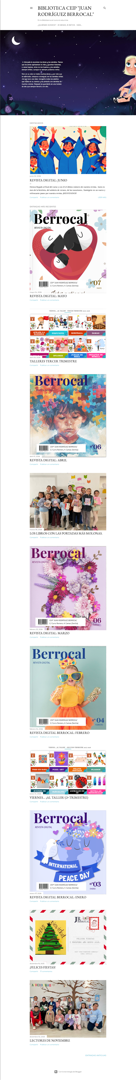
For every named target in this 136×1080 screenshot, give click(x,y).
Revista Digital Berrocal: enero (58, 897)
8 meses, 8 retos (66, 25)
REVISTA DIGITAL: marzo (49, 633)
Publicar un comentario (49, 197)
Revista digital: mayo (48, 296)
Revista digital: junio (48, 180)
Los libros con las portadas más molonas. (66, 533)
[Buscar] (104, 7)
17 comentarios (46, 971)
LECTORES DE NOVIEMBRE (50, 1040)
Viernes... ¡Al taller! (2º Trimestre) (59, 797)
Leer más (102, 197)
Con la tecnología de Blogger (70, 1072)
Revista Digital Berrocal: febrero (59, 733)
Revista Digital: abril (48, 460)
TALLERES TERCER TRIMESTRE (53, 361)
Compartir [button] (34, 197)
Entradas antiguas (95, 1055)
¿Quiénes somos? (47, 25)
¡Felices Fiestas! (43, 967)
